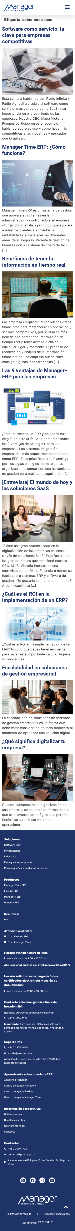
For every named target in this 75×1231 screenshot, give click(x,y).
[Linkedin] (23, 1180)
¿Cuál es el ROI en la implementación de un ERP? (35, 597)
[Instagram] (42, 1180)
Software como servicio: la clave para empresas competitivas (33, 35)
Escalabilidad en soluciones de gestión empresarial (34, 671)
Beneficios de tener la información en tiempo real (33, 262)
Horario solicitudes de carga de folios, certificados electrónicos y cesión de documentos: (31, 981)
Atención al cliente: (18, 931)
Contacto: (11, 1143)
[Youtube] (52, 1180)
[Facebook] (33, 1180)
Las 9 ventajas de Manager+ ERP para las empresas (35, 373)
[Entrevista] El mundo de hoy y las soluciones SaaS (37, 485)
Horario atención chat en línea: (26, 953)
